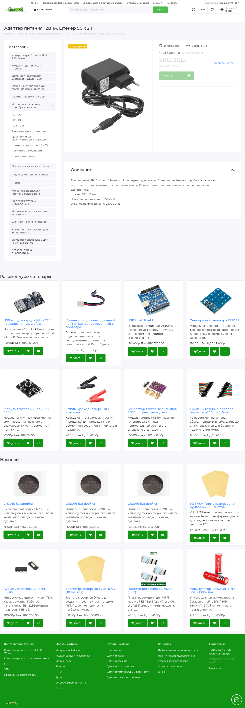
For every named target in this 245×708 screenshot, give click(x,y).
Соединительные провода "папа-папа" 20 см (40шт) (211, 410)
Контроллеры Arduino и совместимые (26, 658)
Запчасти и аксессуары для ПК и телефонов (30, 241)
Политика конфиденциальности (60, 2)
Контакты (172, 2)
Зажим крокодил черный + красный (88, 410)
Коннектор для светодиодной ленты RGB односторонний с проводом (90, 324)
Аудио (59, 677)
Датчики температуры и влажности (128, 671)
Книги (16, 182)
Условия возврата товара (173, 661)
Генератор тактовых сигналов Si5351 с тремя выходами (152, 410)
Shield (59, 688)
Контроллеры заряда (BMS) (30, 145)
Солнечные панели (24, 156)
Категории (44, 9)
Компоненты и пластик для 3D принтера (30, 231)
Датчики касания (117, 661)
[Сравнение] (202, 9)
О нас (161, 671)
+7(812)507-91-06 (221, 2)
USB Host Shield (140, 320)
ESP (6, 664)
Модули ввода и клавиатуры (73, 655)
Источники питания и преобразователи (26, 106)
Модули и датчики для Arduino (27, 67)
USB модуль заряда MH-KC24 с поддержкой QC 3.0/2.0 (28, 322)
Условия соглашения (170, 666)
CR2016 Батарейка (18, 504)
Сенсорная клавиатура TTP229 (215, 320)
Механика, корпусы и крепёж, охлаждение (26, 192)
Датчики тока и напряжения (123, 677)
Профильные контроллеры (20, 674)
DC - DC (17, 120)
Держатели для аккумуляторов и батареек (29, 138)
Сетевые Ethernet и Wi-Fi (71, 682)
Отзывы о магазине (138, 2)
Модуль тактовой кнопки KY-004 (27, 410)
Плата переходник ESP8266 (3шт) (150, 590)
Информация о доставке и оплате (103, 2)
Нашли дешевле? (223, 62)
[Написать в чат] (237, 700)
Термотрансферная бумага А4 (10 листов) (90, 590)
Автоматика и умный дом (28, 96)
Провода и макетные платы (30, 166)
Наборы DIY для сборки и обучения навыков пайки (29, 87)
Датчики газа (114, 650)
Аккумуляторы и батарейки (30, 131)
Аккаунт (157, 2)
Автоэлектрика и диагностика (23, 251)
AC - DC (17, 114)
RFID (59, 671)
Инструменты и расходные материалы (30, 212)
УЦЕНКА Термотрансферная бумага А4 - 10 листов (213, 505)
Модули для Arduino (68, 650)
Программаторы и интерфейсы (24, 202)
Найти (160, 9)
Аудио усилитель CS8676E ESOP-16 (25, 590)
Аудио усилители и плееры (30, 174)
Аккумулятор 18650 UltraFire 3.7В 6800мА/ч (212, 590)
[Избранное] (212, 9)
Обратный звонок (219, 653)
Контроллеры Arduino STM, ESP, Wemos (29, 57)
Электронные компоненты (29, 221)
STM (6, 669)
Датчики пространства (120, 666)
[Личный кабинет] (193, 9)
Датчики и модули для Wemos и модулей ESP (27, 77)
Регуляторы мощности (27, 150)
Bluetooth (61, 666)
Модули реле (64, 661)
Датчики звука (115, 655)
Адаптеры (18, 125)
